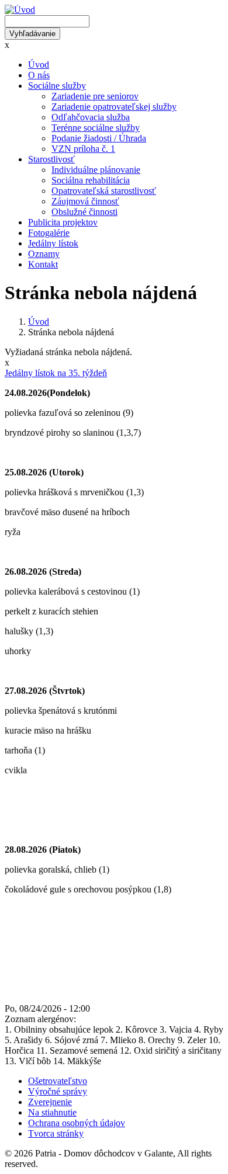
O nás (39, 75)
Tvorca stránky (56, 1133)
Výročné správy (57, 1091)
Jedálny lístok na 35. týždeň (56, 373)
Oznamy (44, 254)
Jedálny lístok (53, 243)
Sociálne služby (57, 86)
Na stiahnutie (52, 1112)
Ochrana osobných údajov (76, 1123)
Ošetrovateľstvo (57, 1081)
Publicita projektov (63, 222)
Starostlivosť (51, 159)
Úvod (38, 65)
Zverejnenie (50, 1102)
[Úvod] (20, 10)
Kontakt (43, 264)
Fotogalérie (49, 233)
